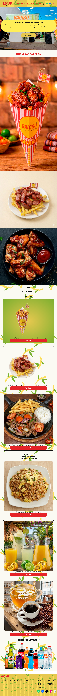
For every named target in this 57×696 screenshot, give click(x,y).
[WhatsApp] (38, 691)
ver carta (28, 341)
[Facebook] (42, 691)
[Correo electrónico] (55, 691)
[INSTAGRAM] (53, 4)
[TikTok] (46, 691)
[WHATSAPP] (47, 4)
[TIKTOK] (44, 4)
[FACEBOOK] (50, 4)
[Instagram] (51, 691)
